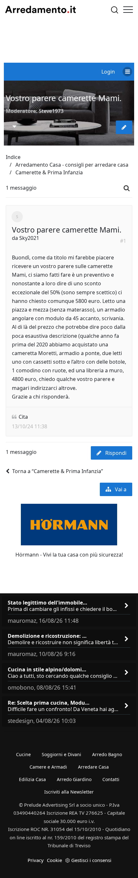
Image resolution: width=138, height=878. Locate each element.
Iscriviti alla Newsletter (69, 792)
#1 (123, 240)
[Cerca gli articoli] (114, 10)
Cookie (54, 860)
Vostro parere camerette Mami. (64, 97)
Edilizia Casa (32, 779)
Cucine (23, 754)
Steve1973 (51, 111)
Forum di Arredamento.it (40, 9)
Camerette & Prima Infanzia (49, 172)
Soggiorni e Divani (61, 754)
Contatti (110, 779)
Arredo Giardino (74, 779)
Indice (13, 157)
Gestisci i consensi (91, 860)
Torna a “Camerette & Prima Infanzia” (57, 471)
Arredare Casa (93, 767)
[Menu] (128, 9)
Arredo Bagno (107, 754)
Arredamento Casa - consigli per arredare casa (71, 164)
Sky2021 (29, 237)
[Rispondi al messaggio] (124, 127)
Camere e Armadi (48, 767)
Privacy (36, 860)
